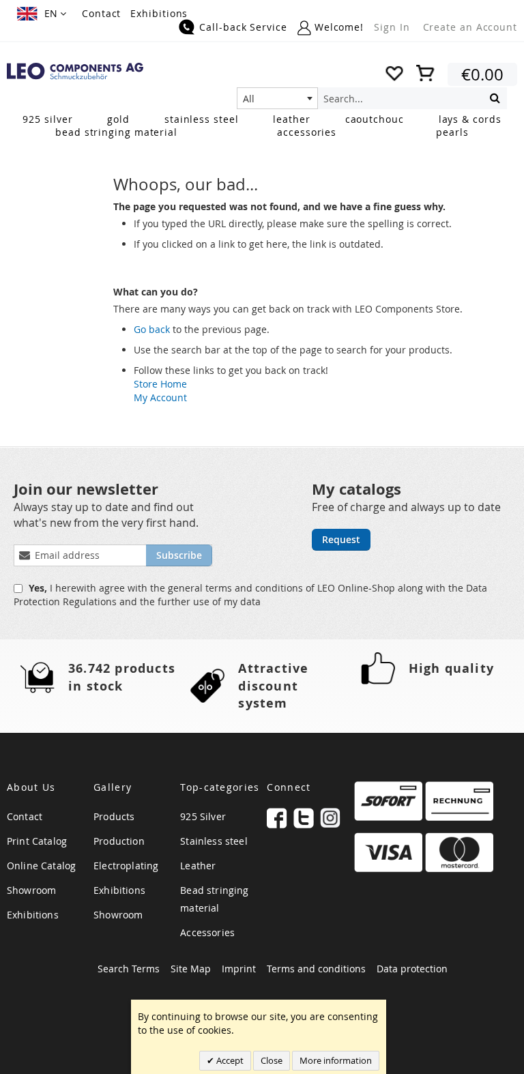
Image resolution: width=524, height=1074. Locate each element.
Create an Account (470, 26)
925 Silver (203, 816)
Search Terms (129, 968)
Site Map (191, 968)
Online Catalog (41, 865)
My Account (160, 397)
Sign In (391, 26)
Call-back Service (243, 26)
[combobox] (277, 98)
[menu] (262, 127)
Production (119, 840)
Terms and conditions (316, 968)
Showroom (31, 890)
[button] (41, 13)
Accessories (207, 932)
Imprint (239, 968)
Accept (229, 1060)
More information (336, 1060)
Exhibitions (159, 13)
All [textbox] (248, 98)
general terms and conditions (237, 587)
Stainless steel (213, 840)
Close (271, 1060)
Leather (198, 865)
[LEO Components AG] (75, 71)
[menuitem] (47, 119)
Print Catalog (37, 840)
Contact (101, 13)
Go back (152, 329)
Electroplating (125, 865)
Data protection (412, 968)
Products (113, 816)
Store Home (160, 383)
